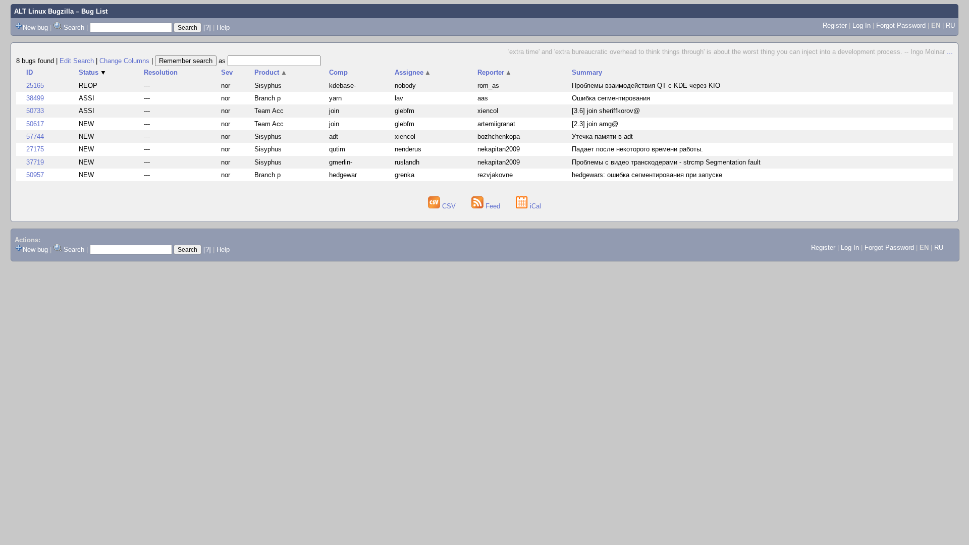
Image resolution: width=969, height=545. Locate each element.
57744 (35, 136)
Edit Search (77, 61)
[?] (207, 27)
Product (270, 72)
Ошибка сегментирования (611, 98)
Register (835, 25)
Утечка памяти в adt (602, 136)
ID (29, 72)
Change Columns (124, 61)
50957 (35, 175)
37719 (35, 162)
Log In (861, 25)
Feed (492, 206)
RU (950, 25)
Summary (587, 72)
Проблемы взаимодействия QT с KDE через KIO (646, 85)
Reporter (494, 72)
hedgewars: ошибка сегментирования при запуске (647, 175)
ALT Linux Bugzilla (44, 11)
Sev (227, 72)
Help (223, 27)
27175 (35, 149)
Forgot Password (901, 25)
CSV (449, 206)
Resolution (161, 72)
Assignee (413, 72)
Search (74, 27)
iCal (534, 206)
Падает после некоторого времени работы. (637, 149)
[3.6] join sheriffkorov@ (606, 111)
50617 (35, 124)
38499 (35, 98)
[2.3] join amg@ (595, 124)
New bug (35, 27)
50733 (35, 111)
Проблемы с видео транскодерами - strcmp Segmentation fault (666, 162)
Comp (338, 72)
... (950, 52)
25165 (35, 85)
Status (92, 72)
